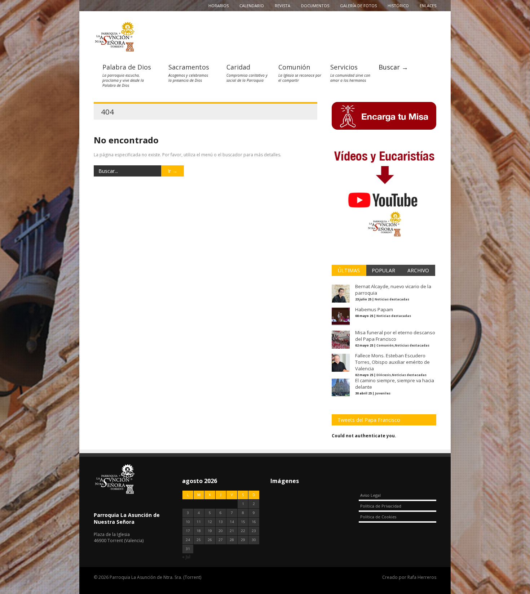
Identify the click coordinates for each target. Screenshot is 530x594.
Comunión (294, 67)
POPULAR (383, 270)
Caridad (238, 67)
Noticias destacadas (392, 299)
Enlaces (428, 5)
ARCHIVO (418, 270)
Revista (282, 5)
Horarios (218, 5)
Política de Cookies (378, 516)
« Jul (186, 557)
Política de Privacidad (380, 506)
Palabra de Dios (126, 67)
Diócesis (383, 374)
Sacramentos (188, 67)
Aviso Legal (370, 495)
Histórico (398, 5)
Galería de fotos (358, 5)
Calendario (251, 5)
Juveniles (382, 393)
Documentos (315, 5)
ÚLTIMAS (349, 270)
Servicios (344, 67)
